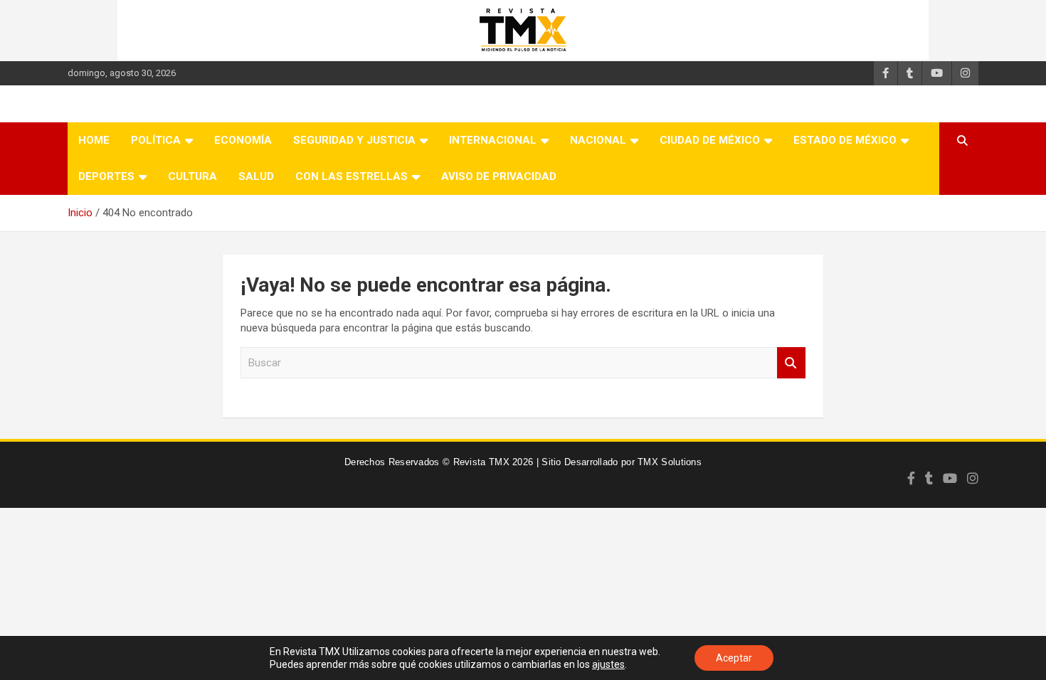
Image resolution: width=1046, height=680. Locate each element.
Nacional (598, 140)
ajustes (608, 664)
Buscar (791, 363)
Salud (256, 176)
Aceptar (734, 658)
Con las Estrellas (351, 176)
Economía (243, 140)
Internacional (493, 140)
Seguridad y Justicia (354, 140)
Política (156, 140)
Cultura (192, 176)
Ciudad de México (710, 140)
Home (94, 140)
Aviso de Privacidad (498, 176)
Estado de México (845, 140)
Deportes (106, 176)
